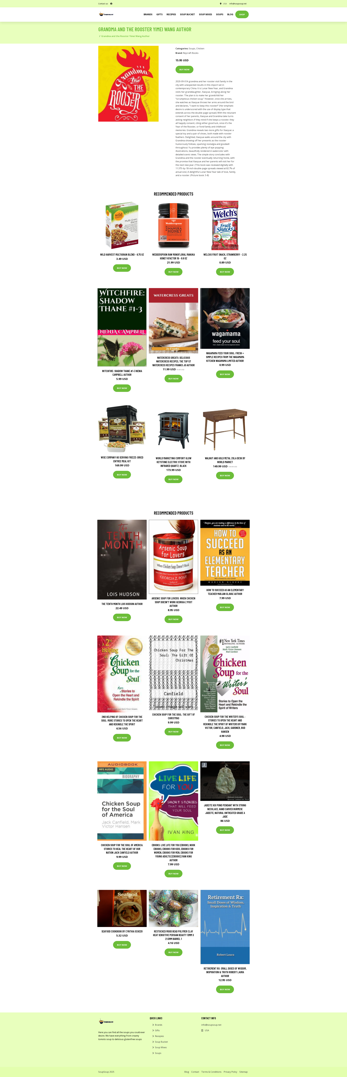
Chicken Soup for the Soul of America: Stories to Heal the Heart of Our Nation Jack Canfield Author (122, 848)
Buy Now (184, 69)
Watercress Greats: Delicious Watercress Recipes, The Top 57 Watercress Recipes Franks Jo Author (173, 361)
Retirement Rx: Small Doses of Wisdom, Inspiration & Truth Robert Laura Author (225, 972)
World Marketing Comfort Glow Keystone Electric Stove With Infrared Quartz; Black (173, 461)
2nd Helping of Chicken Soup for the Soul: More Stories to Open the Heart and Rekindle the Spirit (122, 720)
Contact (195, 1071)
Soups (219, 14)
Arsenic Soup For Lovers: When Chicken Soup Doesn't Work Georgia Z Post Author (173, 602)
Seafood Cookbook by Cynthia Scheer (122, 931)
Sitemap (243, 1071)
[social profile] (111, 3)
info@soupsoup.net (238, 3)
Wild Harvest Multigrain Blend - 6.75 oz (122, 254)
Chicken (200, 48)
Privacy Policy (230, 1071)
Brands (158, 1024)
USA (225, 3)
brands (148, 14)
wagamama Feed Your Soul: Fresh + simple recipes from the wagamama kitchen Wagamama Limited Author (225, 356)
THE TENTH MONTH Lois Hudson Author (122, 603)
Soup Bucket (187, 14)
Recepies (171, 14)
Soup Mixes (205, 14)
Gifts (159, 14)
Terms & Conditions (211, 1071)
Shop (242, 14)
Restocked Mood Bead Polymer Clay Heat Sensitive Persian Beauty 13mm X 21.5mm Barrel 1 (173, 935)
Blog (230, 14)
